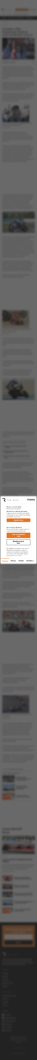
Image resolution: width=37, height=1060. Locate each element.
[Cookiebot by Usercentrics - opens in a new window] (27, 500)
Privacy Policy (17, 555)
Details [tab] (21, 561)
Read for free (18, 520)
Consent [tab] (5, 561)
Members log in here (18, 542)
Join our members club (18, 535)
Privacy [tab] (13, 561)
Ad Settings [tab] (30, 561)
